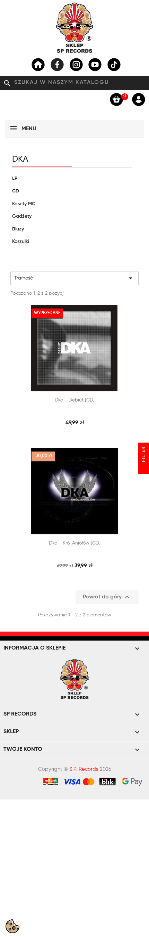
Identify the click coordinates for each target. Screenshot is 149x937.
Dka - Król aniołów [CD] (74, 543)
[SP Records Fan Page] (57, 65)
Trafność (74, 278)
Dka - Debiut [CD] (75, 400)
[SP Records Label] (38, 65)
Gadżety (22, 216)
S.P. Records (83, 769)
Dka (20, 159)
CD (15, 191)
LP (14, 178)
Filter (144, 455)
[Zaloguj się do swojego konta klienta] (139, 99)
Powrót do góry (107, 597)
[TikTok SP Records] (114, 65)
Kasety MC (23, 203)
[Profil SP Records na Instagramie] (76, 65)
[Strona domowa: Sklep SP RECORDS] (74, 27)
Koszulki (20, 241)
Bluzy (18, 229)
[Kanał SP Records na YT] (95, 65)
